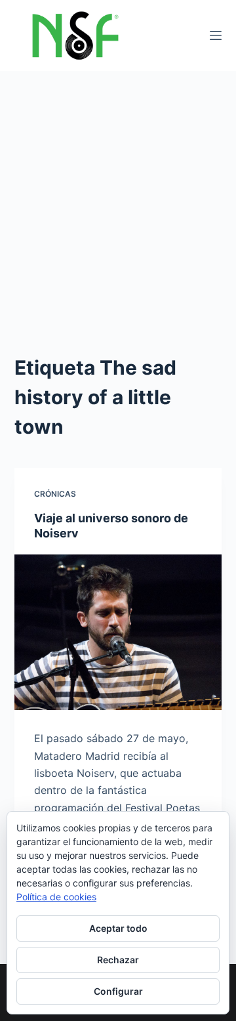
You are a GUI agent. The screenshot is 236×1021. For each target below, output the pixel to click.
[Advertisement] (118, 195)
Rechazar (118, 959)
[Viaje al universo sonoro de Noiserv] (118, 632)
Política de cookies (56, 896)
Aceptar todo (118, 928)
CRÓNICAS (55, 494)
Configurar (118, 991)
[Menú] (216, 35)
